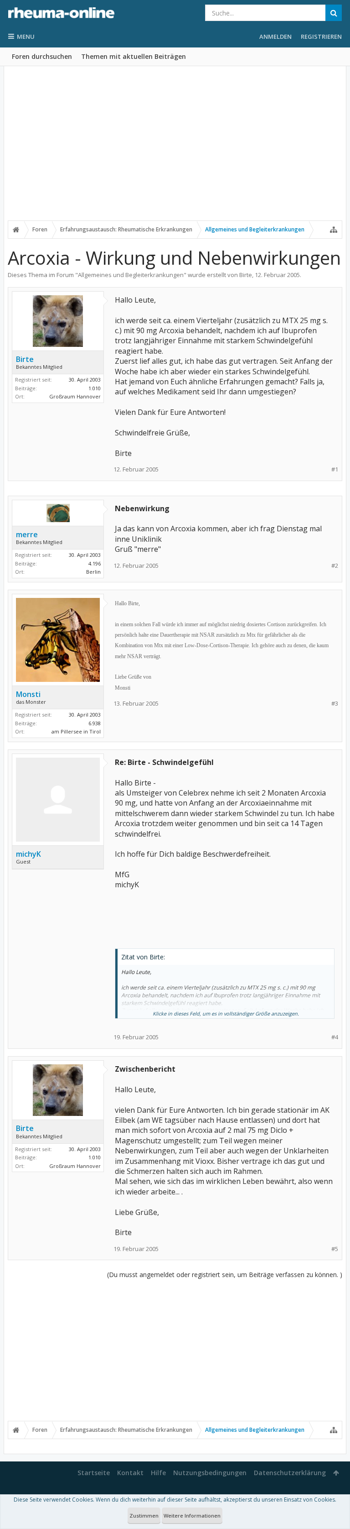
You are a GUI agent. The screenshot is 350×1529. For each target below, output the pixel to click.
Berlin (93, 571)
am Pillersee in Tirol (76, 731)
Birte (245, 275)
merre (27, 534)
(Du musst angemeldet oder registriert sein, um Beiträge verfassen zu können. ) (224, 1274)
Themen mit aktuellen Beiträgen (133, 56)
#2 (334, 566)
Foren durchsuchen (42, 56)
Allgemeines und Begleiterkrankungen (131, 275)
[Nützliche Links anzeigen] (333, 229)
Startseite (93, 1472)
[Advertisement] (175, 149)
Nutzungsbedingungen (210, 1472)
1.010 (94, 388)
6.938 (94, 723)
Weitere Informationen (192, 1515)
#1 (334, 469)
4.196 (94, 563)
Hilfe (158, 1472)
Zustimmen (144, 1515)
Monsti (28, 694)
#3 (334, 703)
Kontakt (130, 1472)
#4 (334, 1037)
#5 (334, 1249)
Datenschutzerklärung (290, 1472)
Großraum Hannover (75, 396)
